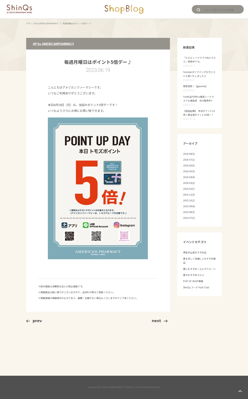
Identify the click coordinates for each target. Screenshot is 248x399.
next (156, 320)
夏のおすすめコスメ (193, 274)
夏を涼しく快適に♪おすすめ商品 (199, 260)
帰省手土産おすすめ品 (194, 252)
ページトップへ (240, 391)
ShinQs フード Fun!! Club (196, 287)
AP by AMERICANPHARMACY (46, 23)
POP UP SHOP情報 (193, 281)
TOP (28, 23)
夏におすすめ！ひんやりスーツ (199, 268)
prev (37, 320)
